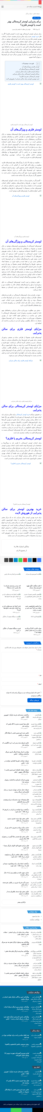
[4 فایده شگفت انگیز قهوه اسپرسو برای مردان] (31, 578)
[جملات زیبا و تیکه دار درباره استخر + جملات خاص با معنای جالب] (35, 935)
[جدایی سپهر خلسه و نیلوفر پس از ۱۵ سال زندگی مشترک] (35, 876)
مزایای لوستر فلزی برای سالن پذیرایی (27, 71)
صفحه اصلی (36, 13)
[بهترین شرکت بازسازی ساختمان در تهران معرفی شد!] (35, 783)
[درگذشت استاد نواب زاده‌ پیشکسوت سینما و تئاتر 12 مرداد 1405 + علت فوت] (35, 866)
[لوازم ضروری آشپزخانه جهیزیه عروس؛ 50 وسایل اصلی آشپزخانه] (36, 1057)
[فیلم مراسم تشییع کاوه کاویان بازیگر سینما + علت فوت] (35, 848)
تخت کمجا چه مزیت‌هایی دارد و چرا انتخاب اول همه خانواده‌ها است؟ (11, 608)
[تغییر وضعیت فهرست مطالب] (37, 63)
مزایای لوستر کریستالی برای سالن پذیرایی (26, 74)
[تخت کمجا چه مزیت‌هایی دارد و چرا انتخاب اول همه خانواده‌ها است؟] (11, 598)
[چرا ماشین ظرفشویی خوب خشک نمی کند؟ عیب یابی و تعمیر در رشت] (31, 598)
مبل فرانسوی (36, 916)
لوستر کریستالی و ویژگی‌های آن (29, 69)
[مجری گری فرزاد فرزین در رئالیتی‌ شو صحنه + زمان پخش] (35, 885)
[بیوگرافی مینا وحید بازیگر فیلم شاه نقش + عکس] (35, 955)
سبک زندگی (29, 13)
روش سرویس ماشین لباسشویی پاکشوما (17, 1044)
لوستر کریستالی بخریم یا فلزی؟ (29, 76)
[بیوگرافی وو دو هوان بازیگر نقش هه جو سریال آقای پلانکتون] (35, 945)
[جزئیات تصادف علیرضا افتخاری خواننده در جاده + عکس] (35, 763)
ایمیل (39, 684)
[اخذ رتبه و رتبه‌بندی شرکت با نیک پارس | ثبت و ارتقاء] (11, 578)
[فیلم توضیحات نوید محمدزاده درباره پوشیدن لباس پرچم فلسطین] (35, 803)
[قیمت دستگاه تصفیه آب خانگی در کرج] (11, 621)
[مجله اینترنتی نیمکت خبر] (34, 6)
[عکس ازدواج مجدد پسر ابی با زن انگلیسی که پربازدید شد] (35, 745)
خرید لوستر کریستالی (23, 414)
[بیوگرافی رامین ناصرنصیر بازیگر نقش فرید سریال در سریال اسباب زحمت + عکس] (36, 1021)
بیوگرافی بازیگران (35, 919)
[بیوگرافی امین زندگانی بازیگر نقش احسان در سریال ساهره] (36, 1000)
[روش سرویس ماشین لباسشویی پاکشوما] (36, 1047)
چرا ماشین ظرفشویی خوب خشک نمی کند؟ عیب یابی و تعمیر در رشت (33, 608)
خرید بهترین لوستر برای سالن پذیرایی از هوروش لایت (22, 79)
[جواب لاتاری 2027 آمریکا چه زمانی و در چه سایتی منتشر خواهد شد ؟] (31, 621)
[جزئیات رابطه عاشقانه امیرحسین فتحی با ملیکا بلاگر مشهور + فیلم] (35, 773)
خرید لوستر (35, 36)
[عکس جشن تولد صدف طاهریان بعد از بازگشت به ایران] (35, 894)
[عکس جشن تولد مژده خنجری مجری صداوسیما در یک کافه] (35, 821)
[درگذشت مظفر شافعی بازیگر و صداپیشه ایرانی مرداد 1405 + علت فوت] (35, 857)
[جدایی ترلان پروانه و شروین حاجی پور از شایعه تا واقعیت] (35, 830)
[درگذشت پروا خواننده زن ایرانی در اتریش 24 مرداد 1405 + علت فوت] (35, 812)
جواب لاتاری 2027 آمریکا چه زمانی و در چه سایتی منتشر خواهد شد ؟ (33, 630)
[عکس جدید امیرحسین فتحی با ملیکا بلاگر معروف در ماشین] (35, 736)
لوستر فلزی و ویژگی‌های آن (30, 67)
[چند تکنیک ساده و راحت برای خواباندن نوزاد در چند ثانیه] (36, 1038)
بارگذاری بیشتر (22, 902)
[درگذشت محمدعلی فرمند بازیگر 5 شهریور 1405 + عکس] (35, 717)
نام (40, 675)
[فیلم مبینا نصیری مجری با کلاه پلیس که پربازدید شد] (35, 727)
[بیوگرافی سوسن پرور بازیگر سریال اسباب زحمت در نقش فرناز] (36, 1010)
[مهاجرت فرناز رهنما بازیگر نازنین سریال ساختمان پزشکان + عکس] (35, 754)
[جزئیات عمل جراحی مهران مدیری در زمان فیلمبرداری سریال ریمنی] (35, 793)
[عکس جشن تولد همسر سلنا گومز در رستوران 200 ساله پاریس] (35, 839)
